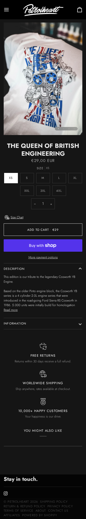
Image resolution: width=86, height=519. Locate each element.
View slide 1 (58, 128)
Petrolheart (18, 501)
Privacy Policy (60, 506)
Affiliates (12, 515)
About (41, 510)
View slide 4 (74, 128)
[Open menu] (10, 9)
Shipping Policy (54, 501)
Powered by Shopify (39, 515)
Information (15, 323)
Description (14, 269)
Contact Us (58, 510)
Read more (11, 309)
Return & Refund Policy (24, 506)
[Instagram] (6, 493)
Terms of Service (18, 510)
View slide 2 (63, 128)
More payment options (43, 257)
